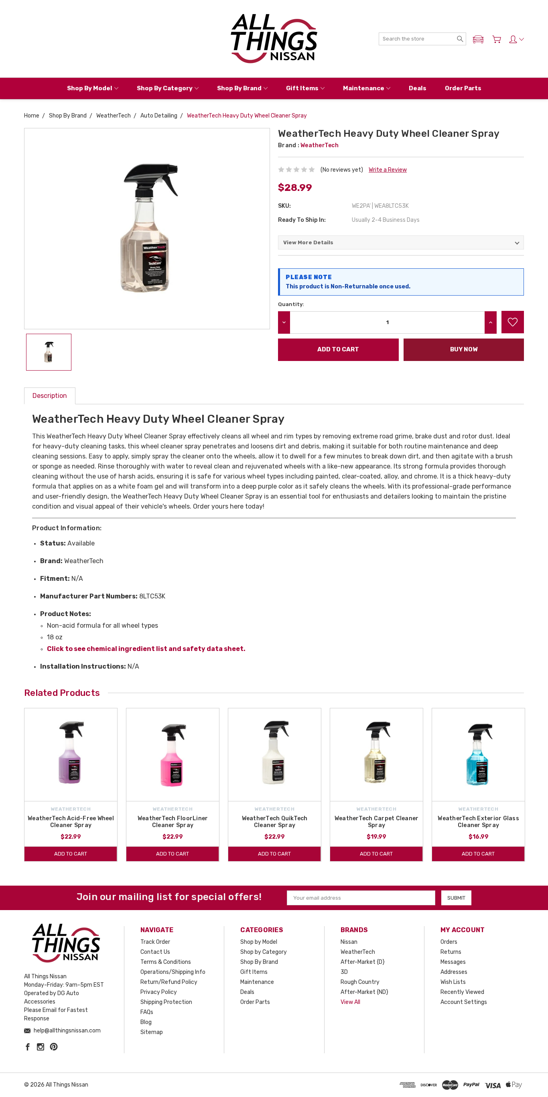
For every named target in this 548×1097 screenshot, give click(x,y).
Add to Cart (70, 854)
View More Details (308, 242)
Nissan (349, 942)
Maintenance (363, 88)
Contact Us (155, 952)
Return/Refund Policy (168, 982)
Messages (453, 962)
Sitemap (151, 1032)
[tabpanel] (71, 785)
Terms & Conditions (165, 962)
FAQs (146, 1012)
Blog (146, 1022)
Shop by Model (89, 88)
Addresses (453, 972)
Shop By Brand (239, 88)
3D (344, 972)
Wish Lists (453, 982)
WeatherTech (358, 952)
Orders (448, 942)
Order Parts (463, 88)
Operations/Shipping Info (172, 972)
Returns (450, 952)
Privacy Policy (158, 992)
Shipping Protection (166, 1002)
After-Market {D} (363, 962)
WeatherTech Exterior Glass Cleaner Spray (478, 822)
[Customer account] (516, 39)
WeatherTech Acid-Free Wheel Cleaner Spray (71, 822)
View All (350, 1002)
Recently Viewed (462, 992)
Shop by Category (165, 88)
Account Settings (463, 1002)
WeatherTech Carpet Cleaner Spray (377, 822)
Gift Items (302, 88)
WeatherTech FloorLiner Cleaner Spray (173, 822)
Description (49, 395)
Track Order (155, 942)
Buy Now (463, 349)
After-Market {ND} (364, 992)
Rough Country (360, 982)
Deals (417, 88)
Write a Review (388, 169)
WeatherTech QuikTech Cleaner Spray (275, 822)
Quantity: (291, 304)
